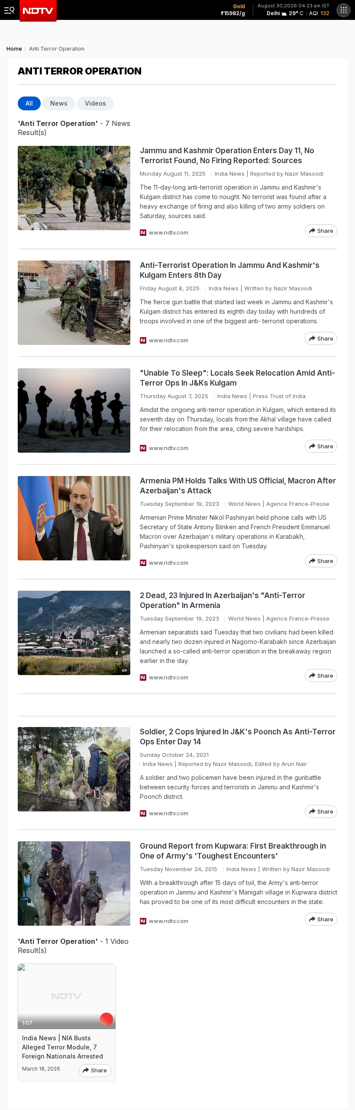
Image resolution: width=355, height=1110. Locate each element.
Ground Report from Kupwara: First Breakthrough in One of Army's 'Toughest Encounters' (233, 851)
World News (244, 503)
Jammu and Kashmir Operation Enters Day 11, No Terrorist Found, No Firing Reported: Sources (227, 155)
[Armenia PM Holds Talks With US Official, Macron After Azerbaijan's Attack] (74, 521)
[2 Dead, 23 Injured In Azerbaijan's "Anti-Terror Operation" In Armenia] (74, 636)
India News (230, 173)
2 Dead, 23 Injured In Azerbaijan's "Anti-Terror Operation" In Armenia (222, 600)
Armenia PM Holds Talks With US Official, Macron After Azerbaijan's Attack (238, 485)
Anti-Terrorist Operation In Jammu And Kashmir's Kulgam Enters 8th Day (230, 270)
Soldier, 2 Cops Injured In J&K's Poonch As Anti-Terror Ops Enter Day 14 (238, 736)
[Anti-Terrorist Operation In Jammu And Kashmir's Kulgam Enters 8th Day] (74, 303)
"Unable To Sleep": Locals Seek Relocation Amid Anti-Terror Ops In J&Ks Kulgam (237, 378)
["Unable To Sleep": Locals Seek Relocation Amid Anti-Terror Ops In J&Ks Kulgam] (74, 410)
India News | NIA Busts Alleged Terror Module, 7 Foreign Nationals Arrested (62, 1047)
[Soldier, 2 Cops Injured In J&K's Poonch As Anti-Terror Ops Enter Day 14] (74, 772)
